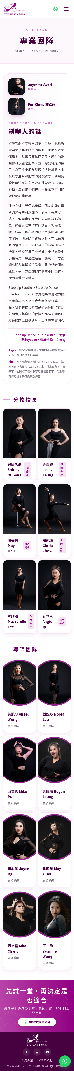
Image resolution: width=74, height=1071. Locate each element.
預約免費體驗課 (40, 1022)
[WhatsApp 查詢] (55, 9)
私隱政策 (27, 1060)
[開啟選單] (66, 9)
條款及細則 (45, 1060)
